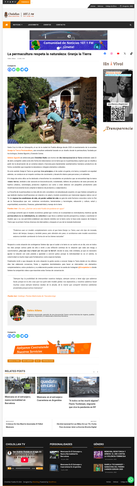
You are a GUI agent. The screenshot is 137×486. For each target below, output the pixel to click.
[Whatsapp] (18, 69)
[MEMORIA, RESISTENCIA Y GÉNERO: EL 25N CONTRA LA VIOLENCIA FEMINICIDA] (98, 454)
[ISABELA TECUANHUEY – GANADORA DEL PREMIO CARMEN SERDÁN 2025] (98, 468)
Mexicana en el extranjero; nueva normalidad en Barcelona (18, 400)
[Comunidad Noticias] (68, 45)
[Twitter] (14, 69)
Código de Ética (111, 6)
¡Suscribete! (33, 25)
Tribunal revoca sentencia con (40, 2)
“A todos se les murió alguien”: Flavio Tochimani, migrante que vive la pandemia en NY (84, 403)
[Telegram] (22, 69)
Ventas (93, 6)
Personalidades (48, 361)
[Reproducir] (9, 468)
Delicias (100, 6)
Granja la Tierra (14, 361)
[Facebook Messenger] (26, 69)
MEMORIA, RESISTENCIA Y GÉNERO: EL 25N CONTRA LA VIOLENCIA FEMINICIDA (115, 454)
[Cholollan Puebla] (6, 24)
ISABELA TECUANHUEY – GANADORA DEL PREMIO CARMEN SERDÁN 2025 (114, 467)
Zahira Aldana (11, 58)
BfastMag (35, 482)
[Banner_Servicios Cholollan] (52, 347)
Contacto (60, 25)
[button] (131, 480)
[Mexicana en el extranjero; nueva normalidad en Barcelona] (54, 454)
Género (99, 444)
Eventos (47, 25)
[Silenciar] (37, 468)
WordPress (52, 482)
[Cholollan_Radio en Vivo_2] (68, 35)
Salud (38, 361)
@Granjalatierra (85, 267)
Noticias (17, 25)
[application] (24, 459)
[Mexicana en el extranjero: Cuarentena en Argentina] (54, 468)
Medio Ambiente (28, 361)
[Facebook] (9, 69)
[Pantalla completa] (41, 468)
